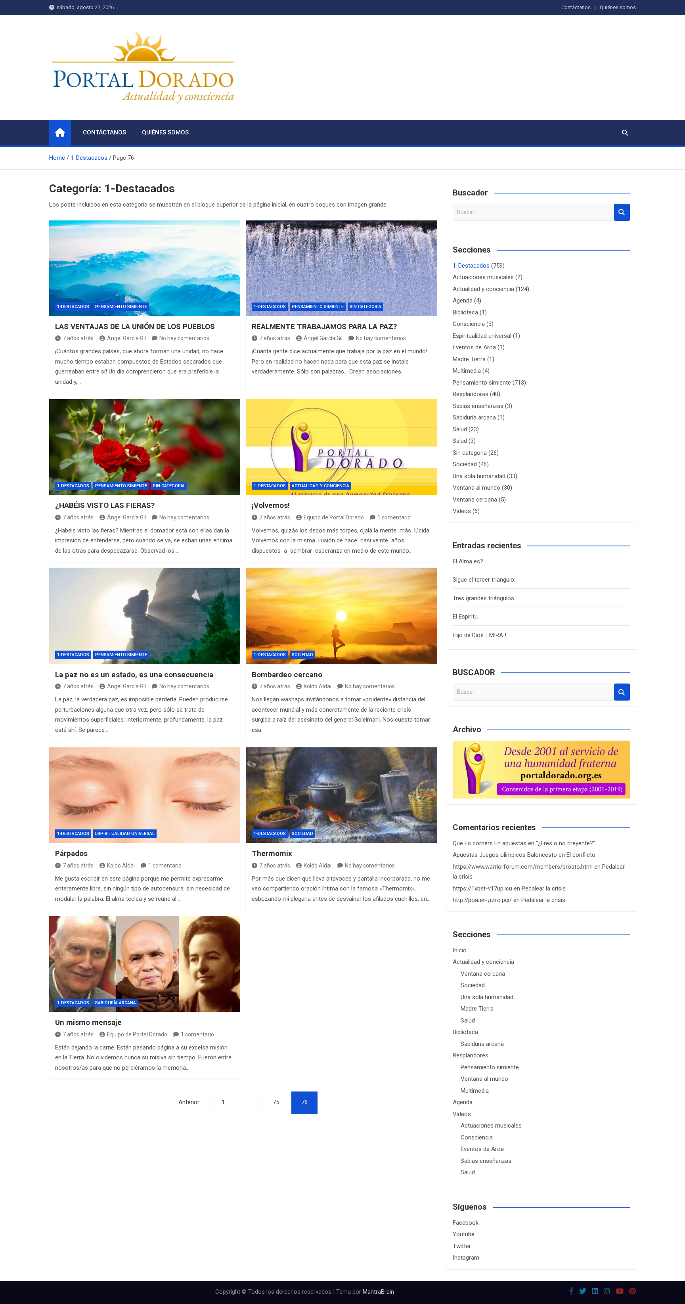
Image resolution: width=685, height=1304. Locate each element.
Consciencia (469, 323)
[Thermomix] (341, 795)
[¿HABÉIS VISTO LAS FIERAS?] (144, 447)
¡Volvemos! (271, 505)
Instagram (466, 1257)
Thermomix (272, 853)
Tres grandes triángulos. (484, 598)
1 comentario (394, 517)
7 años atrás (78, 338)
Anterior (188, 1102)
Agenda (463, 300)
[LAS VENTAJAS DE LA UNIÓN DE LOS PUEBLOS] (144, 268)
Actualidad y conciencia (320, 485)
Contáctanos (576, 7)
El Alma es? (468, 561)
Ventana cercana (475, 499)
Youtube (464, 1234)
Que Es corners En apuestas (489, 843)
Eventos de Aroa (474, 347)
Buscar (622, 212)
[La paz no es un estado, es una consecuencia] (144, 616)
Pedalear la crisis (544, 888)
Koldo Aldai (317, 686)
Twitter (462, 1246)
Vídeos (462, 511)
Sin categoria (365, 306)
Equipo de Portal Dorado (334, 517)
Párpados (71, 853)
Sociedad (302, 654)
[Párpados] (144, 795)
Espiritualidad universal (125, 833)
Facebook (465, 1222)
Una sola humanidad (479, 476)
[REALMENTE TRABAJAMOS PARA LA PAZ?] (341, 268)
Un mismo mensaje (88, 1022)
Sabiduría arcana (115, 1002)
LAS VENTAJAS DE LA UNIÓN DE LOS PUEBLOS (135, 326)
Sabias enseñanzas (478, 406)
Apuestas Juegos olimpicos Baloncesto (505, 854)
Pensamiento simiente (121, 306)
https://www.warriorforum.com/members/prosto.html (523, 866)
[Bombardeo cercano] (341, 616)
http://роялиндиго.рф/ (482, 900)
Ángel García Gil (126, 338)
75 (276, 1102)
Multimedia (467, 370)
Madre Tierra (469, 359)
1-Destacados (73, 306)
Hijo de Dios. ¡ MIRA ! (479, 635)
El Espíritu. (466, 616)
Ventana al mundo (476, 487)
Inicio (460, 950)
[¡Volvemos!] (341, 447)
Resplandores (470, 394)
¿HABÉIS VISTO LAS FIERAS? (105, 505)
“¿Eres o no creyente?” (565, 843)
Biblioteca (465, 312)
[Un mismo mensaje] (144, 964)
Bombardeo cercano (287, 674)
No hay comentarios (184, 338)
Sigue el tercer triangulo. (484, 579)
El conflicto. (581, 854)
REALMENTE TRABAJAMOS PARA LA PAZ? (324, 326)
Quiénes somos (618, 7)
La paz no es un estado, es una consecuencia (134, 674)
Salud (460, 429)
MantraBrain (378, 1291)
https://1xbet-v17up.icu (482, 888)
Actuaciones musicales (483, 277)
